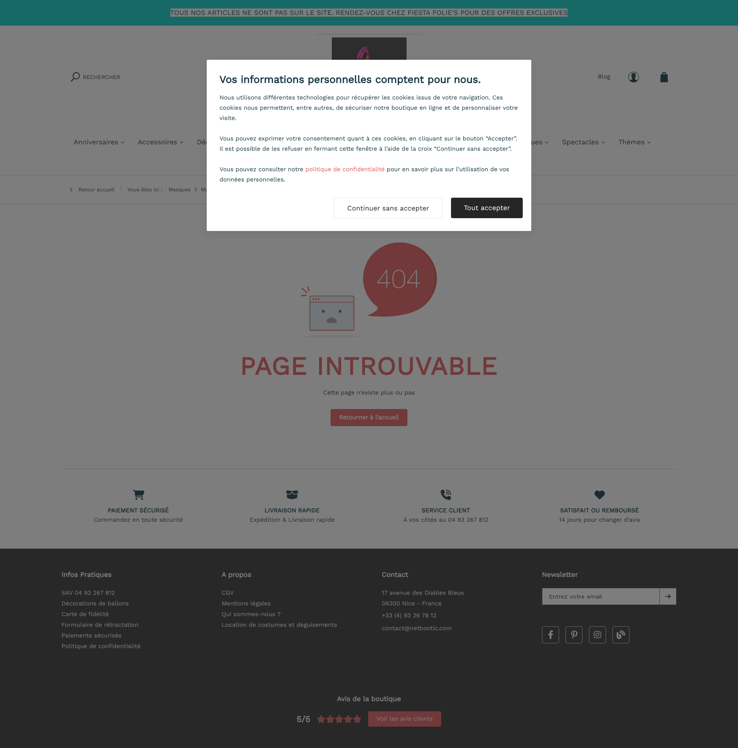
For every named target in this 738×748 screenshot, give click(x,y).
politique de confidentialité (345, 169)
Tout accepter (487, 208)
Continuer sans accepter (388, 208)
